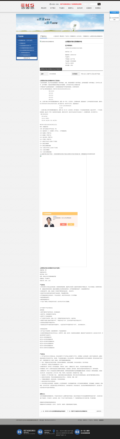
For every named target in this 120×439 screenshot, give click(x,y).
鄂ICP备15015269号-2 (50, 420)
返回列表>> (99, 411)
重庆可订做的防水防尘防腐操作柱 (79, 411)
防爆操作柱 (22, 43)
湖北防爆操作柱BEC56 (25, 45)
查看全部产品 (27, 58)
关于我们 (52, 8)
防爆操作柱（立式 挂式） (26, 40)
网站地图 (42, 420)
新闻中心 (71, 8)
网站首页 (43, 8)
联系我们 (98, 8)
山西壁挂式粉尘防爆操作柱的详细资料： (51, 69)
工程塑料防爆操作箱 (25, 52)
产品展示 (61, 8)
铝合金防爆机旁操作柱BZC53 (27, 50)
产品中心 (67, 36)
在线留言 (89, 8)
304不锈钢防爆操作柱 (25, 55)
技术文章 (80, 8)
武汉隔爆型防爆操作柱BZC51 (27, 48)
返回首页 (101, 420)
